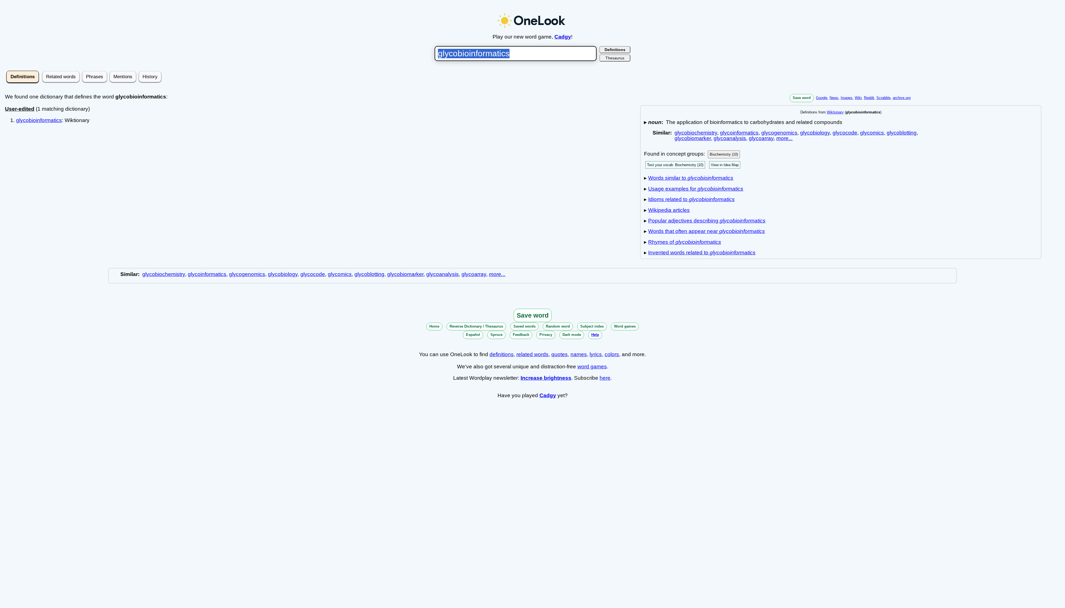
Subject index (592, 326)
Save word (802, 98)
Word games (625, 326)
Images (847, 98)
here (605, 378)
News (834, 98)
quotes (559, 354)
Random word (558, 326)
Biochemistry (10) (724, 154)
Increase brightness (546, 378)
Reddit (869, 98)
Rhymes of (684, 242)
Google (821, 98)
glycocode (845, 133)
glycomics (872, 133)
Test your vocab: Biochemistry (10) (675, 165)
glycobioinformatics (39, 120)
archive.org (902, 98)
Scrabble (883, 98)
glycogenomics (779, 133)
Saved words (524, 326)
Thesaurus (614, 58)
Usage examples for (695, 189)
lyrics (596, 354)
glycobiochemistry (695, 133)
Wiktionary (835, 112)
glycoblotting (902, 133)
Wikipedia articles (669, 210)
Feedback (521, 335)
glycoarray (761, 138)
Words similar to (690, 178)
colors (612, 354)
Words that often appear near (706, 231)
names (578, 354)
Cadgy (562, 37)
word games (592, 366)
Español (473, 335)
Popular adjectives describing (706, 221)
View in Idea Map (725, 165)
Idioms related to (691, 199)
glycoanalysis (730, 138)
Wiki (858, 98)
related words (532, 354)
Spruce (496, 335)
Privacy (545, 335)
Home (434, 326)
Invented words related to (701, 252)
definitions (502, 354)
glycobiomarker (692, 138)
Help (595, 335)
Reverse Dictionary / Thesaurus (476, 326)
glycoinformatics (739, 133)
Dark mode (571, 335)
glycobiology (815, 133)
